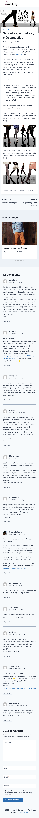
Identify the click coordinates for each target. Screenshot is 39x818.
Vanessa (7, 42)
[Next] (33, 240)
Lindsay (12, 703)
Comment (8, 742)
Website (7, 786)
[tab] (15, 260)
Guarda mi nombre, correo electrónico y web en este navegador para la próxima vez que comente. (19, 792)
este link (19, 54)
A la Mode (6, 29)
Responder (7, 321)
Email (6, 777)
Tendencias (22, 190)
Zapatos (31, 190)
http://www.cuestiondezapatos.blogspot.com (19, 688)
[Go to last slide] (5, 240)
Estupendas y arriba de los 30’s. (29, 202)
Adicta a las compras (10, 201)
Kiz (10, 410)
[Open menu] (35, 3)
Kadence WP (23, 812)
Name (6, 768)
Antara (12, 667)
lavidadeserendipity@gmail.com (14, 568)
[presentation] (19, 233)
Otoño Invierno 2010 (10, 190)
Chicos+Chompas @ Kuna (15, 248)
